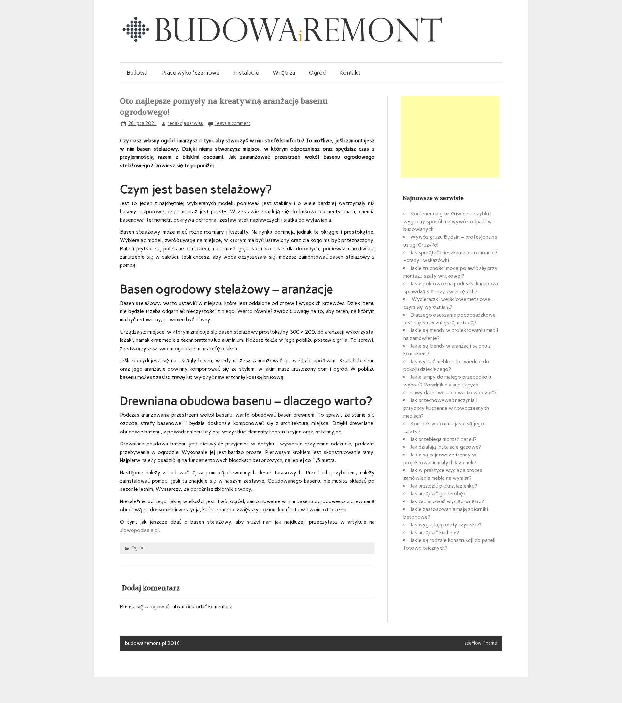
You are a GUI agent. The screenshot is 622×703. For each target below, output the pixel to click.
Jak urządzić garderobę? (438, 493)
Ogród (317, 72)
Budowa (137, 72)
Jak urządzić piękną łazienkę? (443, 486)
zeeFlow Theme (480, 643)
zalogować (156, 607)
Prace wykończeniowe (190, 72)
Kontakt (350, 72)
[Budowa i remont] (282, 42)
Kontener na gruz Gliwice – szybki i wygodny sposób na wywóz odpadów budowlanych (447, 221)
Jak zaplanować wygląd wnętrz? (447, 501)
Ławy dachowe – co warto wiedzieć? (453, 392)
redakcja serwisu (185, 123)
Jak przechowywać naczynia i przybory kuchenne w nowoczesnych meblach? (446, 408)
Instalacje (246, 72)
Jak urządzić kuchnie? (434, 532)
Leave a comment (232, 123)
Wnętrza (284, 72)
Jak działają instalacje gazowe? (445, 447)
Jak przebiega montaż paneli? (443, 439)
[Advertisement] (450, 136)
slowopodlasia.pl (139, 530)
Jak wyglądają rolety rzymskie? (446, 525)
